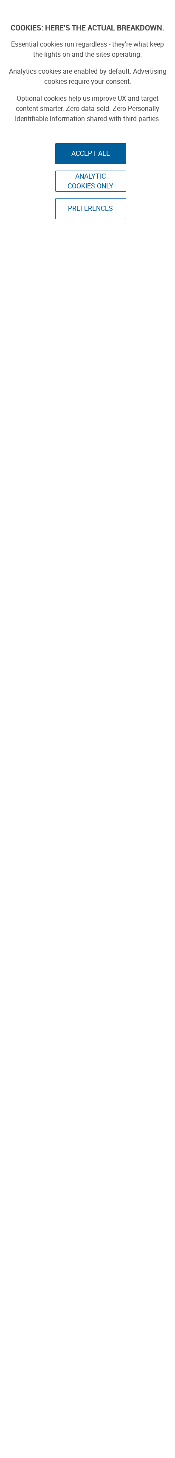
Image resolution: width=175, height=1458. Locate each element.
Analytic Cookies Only (90, 181)
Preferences (90, 208)
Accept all (90, 153)
